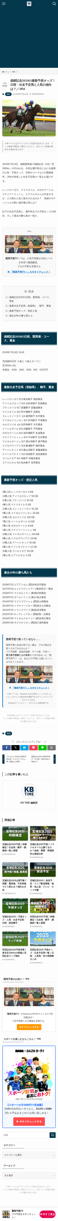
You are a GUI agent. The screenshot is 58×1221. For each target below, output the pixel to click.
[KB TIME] (29, 4)
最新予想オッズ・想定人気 (23, 310)
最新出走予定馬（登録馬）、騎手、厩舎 (30, 305)
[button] (6, 747)
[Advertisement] (29, 38)
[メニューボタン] (3, 4)
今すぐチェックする (29, 1027)
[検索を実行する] (52, 1135)
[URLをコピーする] (51, 747)
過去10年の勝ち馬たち (21, 315)
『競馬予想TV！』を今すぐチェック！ (30, 688)
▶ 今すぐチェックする (29, 1121)
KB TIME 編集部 (29, 802)
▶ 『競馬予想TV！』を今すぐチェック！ (29, 271)
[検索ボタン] (54, 4)
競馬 (8, 94)
